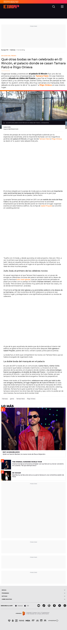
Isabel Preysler (46, 206)
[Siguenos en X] (59, 606)
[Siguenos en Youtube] (38, 606)
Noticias (13, 50)
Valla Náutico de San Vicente (10, 1)
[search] (53, 6)
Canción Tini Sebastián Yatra (10, 2)
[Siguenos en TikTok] (44, 606)
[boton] (49, 590)
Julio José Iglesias (23, 279)
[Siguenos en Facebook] (54, 606)
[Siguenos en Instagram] (49, 606)
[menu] (62, 6)
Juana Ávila (6, 127)
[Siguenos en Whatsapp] (65, 606)
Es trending (21, 50)
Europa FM (5, 50)
